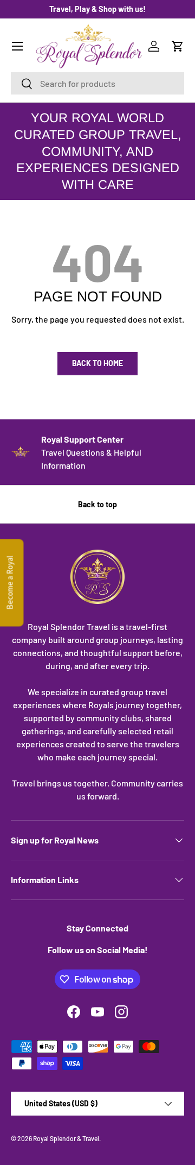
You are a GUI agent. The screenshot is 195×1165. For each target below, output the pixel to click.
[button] (178, 46)
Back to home (97, 363)
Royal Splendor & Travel (66, 1138)
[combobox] (97, 83)
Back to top (97, 504)
